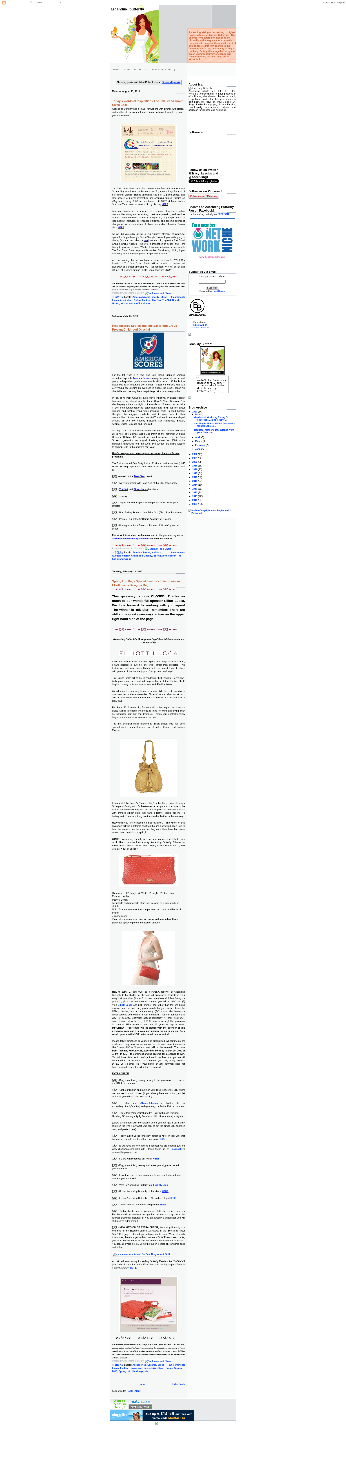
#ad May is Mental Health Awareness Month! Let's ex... (214, 424)
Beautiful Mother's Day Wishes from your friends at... (214, 431)
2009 (195, 504)
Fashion (124, 1368)
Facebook (176, 1149)
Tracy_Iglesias (150, 1103)
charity (155, 297)
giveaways (136, 1368)
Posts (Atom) (134, 1391)
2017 (195, 473)
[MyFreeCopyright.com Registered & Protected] (212, 513)
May (197, 414)
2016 (195, 477)
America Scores (141, 297)
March (199, 441)
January (200, 449)
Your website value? (200, 328)
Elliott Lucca (125, 1005)
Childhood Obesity (141, 555)
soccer (172, 555)
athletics (156, 552)
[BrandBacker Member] (197, 315)
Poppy (169, 1368)
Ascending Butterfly (127, 9)
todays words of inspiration (136, 303)
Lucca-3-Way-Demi (154, 1368)
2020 (195, 462)
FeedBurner (219, 291)
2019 (195, 465)
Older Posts (178, 1384)
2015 (195, 481)
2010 (195, 500)
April (198, 437)
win (146, 1371)
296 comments (177, 1364)
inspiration (126, 300)
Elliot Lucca (160, 555)
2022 (195, 454)
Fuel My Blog (160, 1185)
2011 (195, 496)
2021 (195, 458)
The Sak (156, 300)
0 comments (178, 297)
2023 (195, 411)
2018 (195, 469)
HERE (162, 1139)
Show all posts (171, 82)
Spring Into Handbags (131, 1371)
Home (142, 1384)
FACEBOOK (224, 214)
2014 (195, 484)
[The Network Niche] (212, 262)
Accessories (139, 1364)
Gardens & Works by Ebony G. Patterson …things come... (211, 418)
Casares (151, 1364)
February (200, 445)
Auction (116, 555)
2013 (195, 488)
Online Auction (142, 300)
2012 (195, 492)
